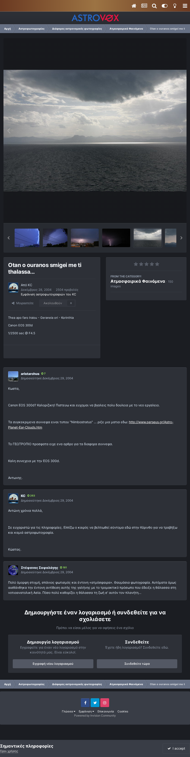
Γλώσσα (68, 711)
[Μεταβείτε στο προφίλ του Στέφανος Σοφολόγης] (13, 570)
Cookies (122, 711)
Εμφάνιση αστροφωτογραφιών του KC (48, 294)
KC (30, 285)
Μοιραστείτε (24, 303)
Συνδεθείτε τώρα (137, 663)
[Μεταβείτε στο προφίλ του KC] (13, 287)
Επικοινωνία (106, 711)
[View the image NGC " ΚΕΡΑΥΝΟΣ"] (116, 238)
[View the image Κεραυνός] (27, 238)
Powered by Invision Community (95, 715)
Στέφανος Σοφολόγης (39, 568)
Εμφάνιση (85, 711)
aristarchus (30, 374)
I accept (178, 748)
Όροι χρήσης (9, 751)
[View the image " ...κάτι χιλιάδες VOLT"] (85, 238)
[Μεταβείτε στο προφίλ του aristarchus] (13, 376)
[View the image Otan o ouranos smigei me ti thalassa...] (148, 238)
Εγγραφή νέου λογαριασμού (53, 663)
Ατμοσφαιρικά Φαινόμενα (138, 281)
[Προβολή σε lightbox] (95, 130)
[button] (8, 238)
